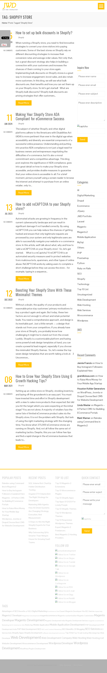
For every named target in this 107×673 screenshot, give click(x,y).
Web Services (84, 310)
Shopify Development (33, 633)
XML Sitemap (65, 665)
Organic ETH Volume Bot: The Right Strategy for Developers (40, 497)
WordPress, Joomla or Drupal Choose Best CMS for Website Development (90, 396)
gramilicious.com (86, 375)
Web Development (86, 299)
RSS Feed (78, 665)
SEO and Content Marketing (51, 629)
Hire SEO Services (88, 611)
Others (80, 247)
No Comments (7, 50)
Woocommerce (85, 315)
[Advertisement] (91, 48)
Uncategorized (84, 294)
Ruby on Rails (84, 268)
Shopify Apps (18, 632)
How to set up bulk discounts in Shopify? (44, 32)
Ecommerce (83, 205)
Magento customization (67, 615)
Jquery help (98, 611)
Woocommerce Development (35, 643)
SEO (79, 273)
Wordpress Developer (61, 643)
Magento (81, 226)
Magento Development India (55, 621)
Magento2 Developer (12, 615)
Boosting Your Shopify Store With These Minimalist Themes (44, 292)
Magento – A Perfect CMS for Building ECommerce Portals (91, 409)
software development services (54, 633)
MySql (80, 242)
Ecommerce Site (53, 611)
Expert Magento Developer (71, 611)
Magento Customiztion (85, 616)
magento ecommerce (96, 621)
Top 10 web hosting (81, 633)
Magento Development (30, 620)
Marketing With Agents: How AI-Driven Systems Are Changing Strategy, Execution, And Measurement (39, 511)
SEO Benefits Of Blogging (73, 629)
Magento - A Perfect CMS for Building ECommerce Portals (13, 501)
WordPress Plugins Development (32, 649)
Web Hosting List (95, 637)
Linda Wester (83, 405)
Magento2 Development (31, 616)
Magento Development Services (77, 621)
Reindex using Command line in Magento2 (89, 421)
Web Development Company (56, 637)
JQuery (81, 210)
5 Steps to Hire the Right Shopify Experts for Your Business (39, 525)
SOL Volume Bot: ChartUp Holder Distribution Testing (40, 486)
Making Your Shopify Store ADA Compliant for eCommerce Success (40, 116)
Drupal (80, 200)
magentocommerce (48, 615)
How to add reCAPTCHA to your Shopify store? (43, 206)
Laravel (80, 221)
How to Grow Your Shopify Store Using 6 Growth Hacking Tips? (44, 378)
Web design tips (94, 633)
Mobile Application (86, 237)
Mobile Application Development (67, 624)
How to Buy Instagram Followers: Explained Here (90, 367)
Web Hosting (83, 304)
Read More (23, 102)
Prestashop (83, 258)
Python (81, 263)
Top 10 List (82, 289)
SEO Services (92, 629)
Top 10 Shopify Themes (65, 508)
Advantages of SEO (10, 611)
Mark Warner (83, 417)
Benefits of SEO (25, 611)
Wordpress (82, 320)
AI (78, 190)
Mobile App (29, 625)
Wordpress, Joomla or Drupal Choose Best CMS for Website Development (13, 522)
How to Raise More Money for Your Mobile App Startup (90, 379)
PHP (79, 252)
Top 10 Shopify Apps (64, 497)
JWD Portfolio (84, 216)
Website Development (12, 643)
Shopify (21, 37)
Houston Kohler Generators (91, 388)
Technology (83, 284)
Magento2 (82, 231)
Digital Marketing (85, 195)
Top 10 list (69, 633)
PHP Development (92, 625)
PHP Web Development (27, 629)
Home (4, 23)
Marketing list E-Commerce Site (13, 625)
